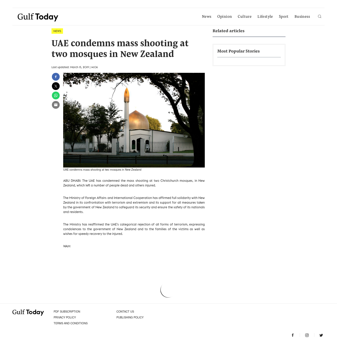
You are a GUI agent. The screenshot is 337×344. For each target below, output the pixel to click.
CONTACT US (125, 311)
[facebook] (56, 77)
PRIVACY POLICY (65, 317)
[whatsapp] (56, 95)
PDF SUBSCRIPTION (67, 311)
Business (302, 17)
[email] (56, 105)
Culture (245, 17)
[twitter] (56, 86)
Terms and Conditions (71, 323)
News (206, 17)
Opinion (224, 17)
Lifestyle (265, 17)
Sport (284, 17)
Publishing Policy (130, 317)
